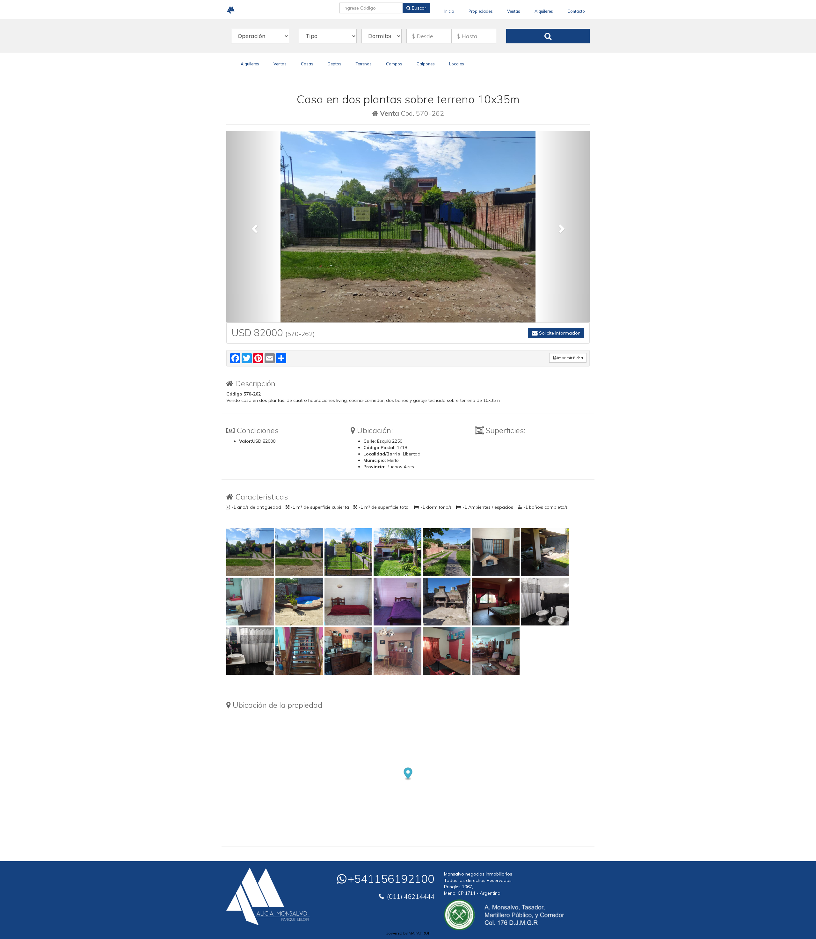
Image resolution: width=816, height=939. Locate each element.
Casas (307, 63)
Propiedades (481, 11)
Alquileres (544, 11)
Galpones (426, 63)
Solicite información (559, 333)
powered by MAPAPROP (408, 933)
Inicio (449, 11)
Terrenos (364, 63)
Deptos (334, 63)
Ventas (513, 11)
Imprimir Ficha (569, 357)
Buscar (418, 8)
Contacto (576, 11)
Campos (394, 63)
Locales (456, 63)
